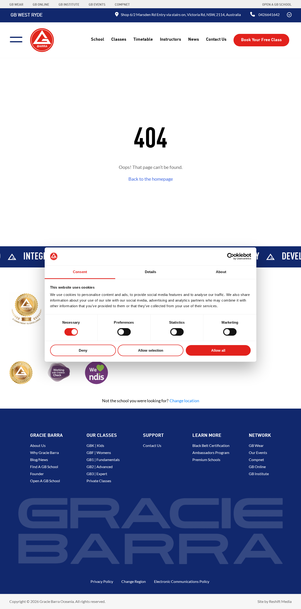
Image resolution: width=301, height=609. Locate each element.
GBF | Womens (99, 452)
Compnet (256, 459)
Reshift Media (280, 601)
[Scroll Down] (289, 15)
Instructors (170, 39)
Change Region (133, 581)
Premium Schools (206, 459)
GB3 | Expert (97, 473)
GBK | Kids (95, 445)
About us (38, 445)
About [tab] (221, 272)
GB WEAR (16, 4)
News (193, 39)
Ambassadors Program (210, 452)
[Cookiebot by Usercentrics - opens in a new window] (230, 256)
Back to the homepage (150, 179)
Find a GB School (44, 466)
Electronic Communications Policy (181, 581)
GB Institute (259, 473)
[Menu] (18, 39)
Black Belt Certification (211, 445)
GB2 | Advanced (100, 466)
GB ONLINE (41, 4)
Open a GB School (277, 4)
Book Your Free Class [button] (261, 40)
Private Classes (99, 480)
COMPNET (122, 4)
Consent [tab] (80, 272)
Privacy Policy (102, 581)
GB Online (257, 466)
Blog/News (39, 459)
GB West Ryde (27, 15)
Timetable (143, 39)
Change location (184, 400)
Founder (37, 473)
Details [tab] (150, 272)
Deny (83, 350)
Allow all (218, 350)
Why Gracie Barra (44, 452)
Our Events (258, 452)
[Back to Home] (42, 39)
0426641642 (269, 14)
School (97, 39)
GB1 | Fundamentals (103, 459)
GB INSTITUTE (69, 4)
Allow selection (150, 350)
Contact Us (216, 39)
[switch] (124, 332)
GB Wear (256, 445)
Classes (118, 39)
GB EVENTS (97, 4)
